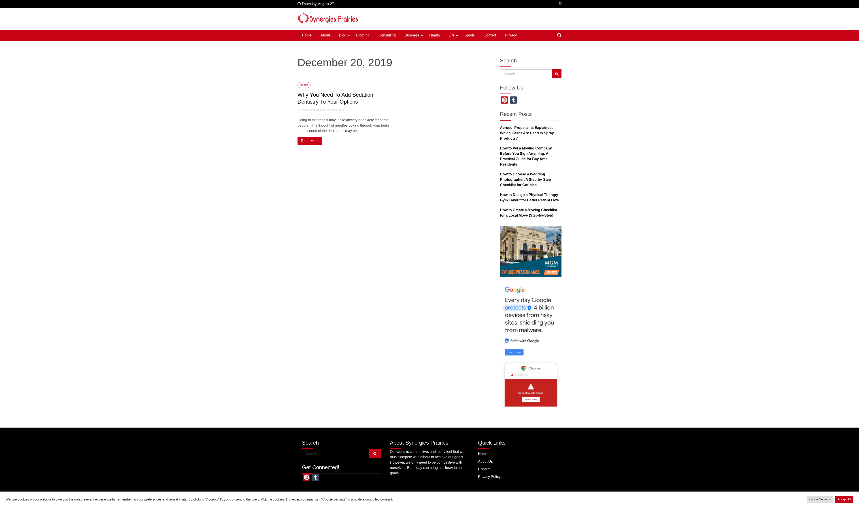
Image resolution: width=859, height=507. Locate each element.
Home (307, 35)
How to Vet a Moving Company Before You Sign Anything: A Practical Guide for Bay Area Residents (526, 156)
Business (412, 35)
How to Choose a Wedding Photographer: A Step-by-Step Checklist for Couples (525, 179)
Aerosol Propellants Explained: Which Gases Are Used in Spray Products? (527, 133)
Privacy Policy (489, 477)
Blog (342, 35)
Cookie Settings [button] (819, 499)
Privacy (511, 35)
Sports (469, 35)
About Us (485, 461)
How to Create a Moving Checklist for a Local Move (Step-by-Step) (528, 212)
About (325, 35)
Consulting (387, 35)
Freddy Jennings (310, 110)
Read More (310, 141)
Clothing (363, 35)
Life (452, 35)
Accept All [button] (844, 499)
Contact (490, 35)
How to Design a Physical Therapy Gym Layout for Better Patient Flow (529, 197)
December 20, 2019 (336, 110)
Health (434, 35)
